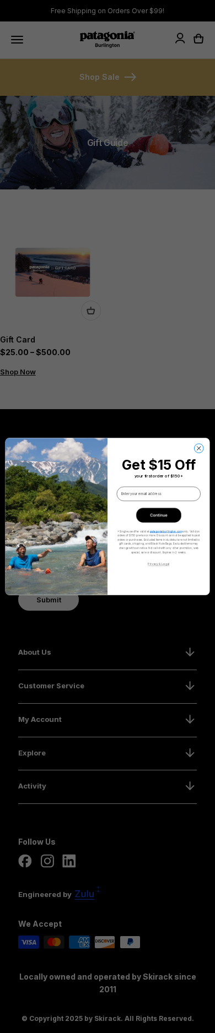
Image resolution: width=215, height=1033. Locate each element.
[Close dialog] (198, 448)
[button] (158, 515)
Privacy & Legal (158, 564)
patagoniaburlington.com (166, 531)
